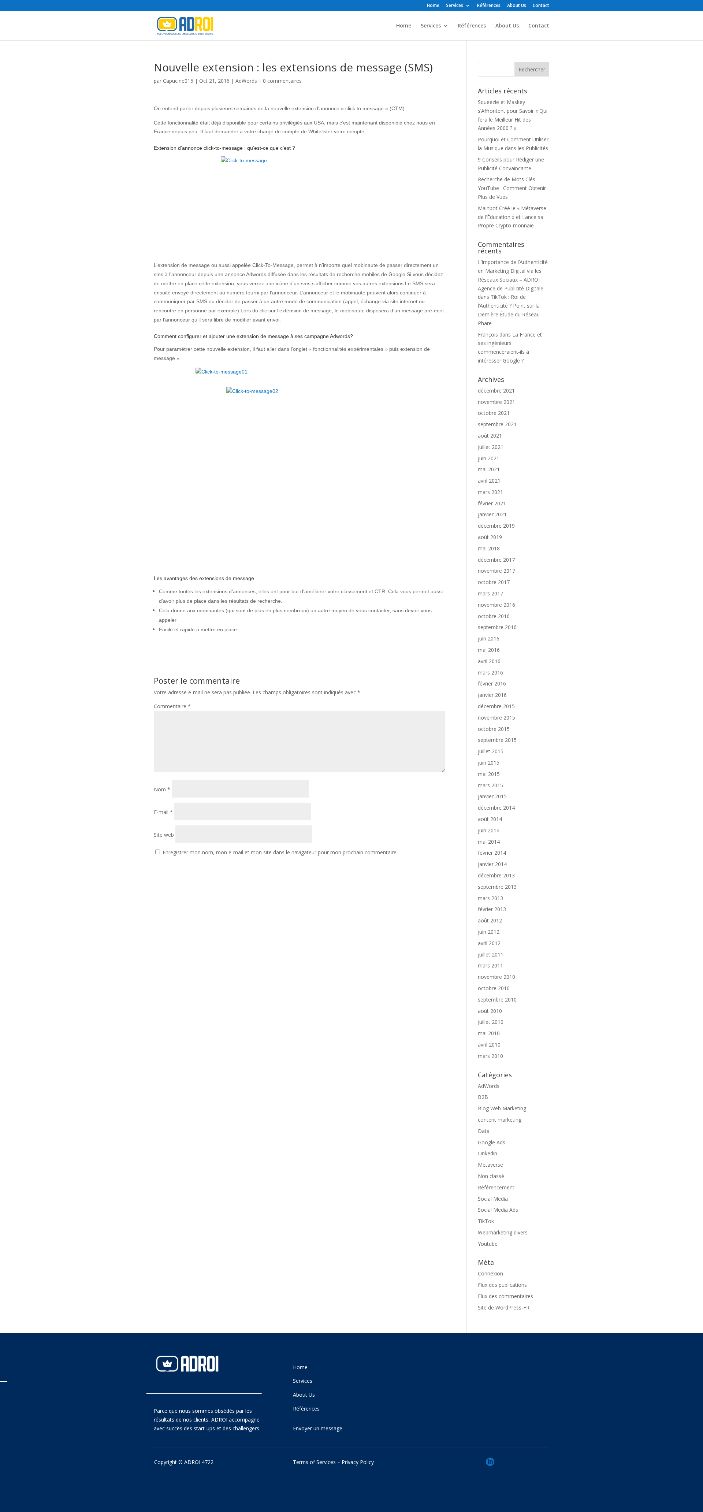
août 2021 (490, 435)
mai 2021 (489, 469)
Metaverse (490, 1164)
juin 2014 (488, 830)
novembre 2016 (496, 604)
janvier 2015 (492, 796)
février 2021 (492, 503)
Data (484, 1131)
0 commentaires (282, 80)
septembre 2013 (497, 886)
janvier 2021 (492, 514)
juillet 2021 (490, 446)
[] (490, 1475)
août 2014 (490, 819)
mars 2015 (490, 785)
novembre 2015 (496, 717)
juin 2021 (488, 458)
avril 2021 (489, 480)
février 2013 (492, 909)
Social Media (493, 1198)
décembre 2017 (496, 559)
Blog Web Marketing (502, 1108)
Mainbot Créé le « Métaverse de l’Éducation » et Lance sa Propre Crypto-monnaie (512, 217)
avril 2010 (489, 1044)
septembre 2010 (497, 999)
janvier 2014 (492, 864)
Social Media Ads (498, 1209)
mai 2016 (489, 649)
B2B (483, 1096)
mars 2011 (490, 965)
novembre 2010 (496, 976)
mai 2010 (489, 1033)
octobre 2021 (494, 412)
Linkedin (487, 1153)
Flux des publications (502, 1284)
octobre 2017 (494, 582)
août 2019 (490, 537)
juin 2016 (488, 638)
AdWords (246, 80)
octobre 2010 (494, 988)
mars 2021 (490, 491)
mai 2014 (489, 841)
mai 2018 (489, 548)
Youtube (488, 1243)
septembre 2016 (497, 627)
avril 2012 (489, 943)
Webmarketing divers (503, 1232)
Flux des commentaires (505, 1296)
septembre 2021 (497, 424)
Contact (541, 5)
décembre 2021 (496, 390)
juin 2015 (488, 762)
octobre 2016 (494, 616)
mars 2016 (490, 672)
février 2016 (492, 683)
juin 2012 (488, 931)
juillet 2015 (490, 751)
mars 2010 (490, 1055)
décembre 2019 (496, 525)
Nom (162, 789)
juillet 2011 (490, 954)
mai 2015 (489, 773)
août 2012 (490, 920)
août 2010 (490, 1010)
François (488, 334)
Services (454, 5)
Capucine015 (178, 80)
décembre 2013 (496, 875)
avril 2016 (489, 661)
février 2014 (492, 852)
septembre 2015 (497, 739)
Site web (164, 834)
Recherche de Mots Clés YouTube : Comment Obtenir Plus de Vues (512, 188)
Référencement (496, 1187)
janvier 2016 (492, 694)
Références (489, 5)
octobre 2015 (494, 728)
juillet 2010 (490, 1021)
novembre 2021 (496, 401)
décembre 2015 (496, 706)
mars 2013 (490, 898)
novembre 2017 (496, 570)
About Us (516, 5)
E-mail (163, 812)
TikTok (486, 1221)
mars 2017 (490, 593)
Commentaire (172, 706)
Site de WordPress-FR (503, 1307)
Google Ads (491, 1142)
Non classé (491, 1176)
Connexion (490, 1273)
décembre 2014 (496, 807)
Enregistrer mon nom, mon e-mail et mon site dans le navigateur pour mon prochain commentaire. (280, 852)
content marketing (499, 1119)
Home (433, 5)
